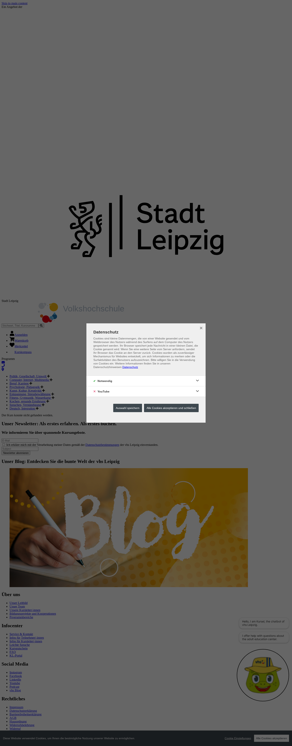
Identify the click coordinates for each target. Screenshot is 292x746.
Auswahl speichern (127, 408)
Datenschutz (130, 367)
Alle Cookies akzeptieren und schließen (171, 408)
